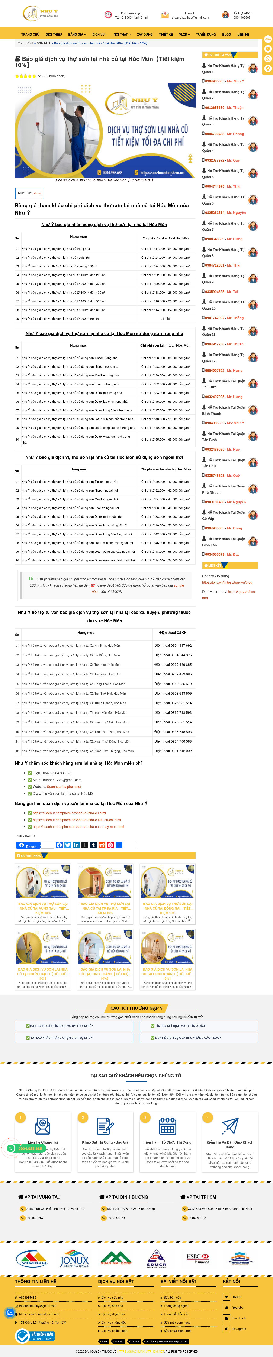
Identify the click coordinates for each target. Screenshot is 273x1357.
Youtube (238, 1307)
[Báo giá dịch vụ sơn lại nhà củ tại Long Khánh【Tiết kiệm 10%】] (167, 947)
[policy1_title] (108, 15)
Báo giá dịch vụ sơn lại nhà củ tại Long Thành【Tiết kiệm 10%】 (105, 974)
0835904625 (214, 292)
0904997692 (214, 370)
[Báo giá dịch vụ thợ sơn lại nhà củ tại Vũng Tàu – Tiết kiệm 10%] (43, 881)
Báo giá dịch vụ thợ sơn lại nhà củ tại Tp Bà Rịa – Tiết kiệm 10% (105, 908)
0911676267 (35, 1218)
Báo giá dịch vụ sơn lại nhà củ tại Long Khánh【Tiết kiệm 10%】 (168, 974)
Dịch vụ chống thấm (114, 1330)
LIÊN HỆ (243, 34)
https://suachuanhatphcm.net (140, 1351)
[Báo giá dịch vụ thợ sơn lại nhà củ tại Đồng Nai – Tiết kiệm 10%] (167, 881)
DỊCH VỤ (98, 34)
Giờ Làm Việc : (132, 13)
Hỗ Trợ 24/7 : (241, 13)
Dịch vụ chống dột (113, 1322)
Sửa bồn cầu (172, 1297)
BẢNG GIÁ (76, 34)
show (37, 193)
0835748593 (214, 475)
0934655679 (214, 554)
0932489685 (214, 449)
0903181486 (214, 502)
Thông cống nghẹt (176, 1306)
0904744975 (214, 186)
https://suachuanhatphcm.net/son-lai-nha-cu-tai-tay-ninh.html (78, 826)
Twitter (236, 1297)
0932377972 (214, 160)
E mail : (190, 13)
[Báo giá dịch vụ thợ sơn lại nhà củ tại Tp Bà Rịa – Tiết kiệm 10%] (105, 881)
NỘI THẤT (121, 34)
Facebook (239, 1318)
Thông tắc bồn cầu (176, 1314)
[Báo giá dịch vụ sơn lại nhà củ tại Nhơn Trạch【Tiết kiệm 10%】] (43, 947)
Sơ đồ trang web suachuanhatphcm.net (167, 1341)
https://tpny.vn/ (213, 582)
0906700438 (214, 134)
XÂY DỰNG (145, 34)
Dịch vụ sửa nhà (112, 1297)
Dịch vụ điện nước (113, 1314)
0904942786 (214, 344)
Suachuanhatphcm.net (64, 786)
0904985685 (214, 81)
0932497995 (214, 397)
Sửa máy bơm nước (177, 1322)
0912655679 (214, 108)
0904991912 (197, 1218)
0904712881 (214, 265)
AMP (104, 1341)
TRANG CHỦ (30, 34)
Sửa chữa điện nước (177, 1330)
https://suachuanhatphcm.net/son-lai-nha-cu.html (69, 812)
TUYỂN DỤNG (206, 34)
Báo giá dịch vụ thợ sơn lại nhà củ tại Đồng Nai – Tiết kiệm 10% (167, 908)
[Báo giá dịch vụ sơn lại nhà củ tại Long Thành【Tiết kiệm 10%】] (105, 947)
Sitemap (119, 1341)
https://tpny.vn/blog (238, 582)
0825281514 (214, 213)
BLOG (226, 34)
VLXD (183, 34)
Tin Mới (135, 1341)
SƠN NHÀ (44, 43)
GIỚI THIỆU (54, 34)
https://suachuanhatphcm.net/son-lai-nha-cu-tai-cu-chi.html (77, 819)
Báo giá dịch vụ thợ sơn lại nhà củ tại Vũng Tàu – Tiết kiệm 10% (43, 908)
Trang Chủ (25, 43)
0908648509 (214, 239)
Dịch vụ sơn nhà (112, 1306)
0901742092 (214, 318)
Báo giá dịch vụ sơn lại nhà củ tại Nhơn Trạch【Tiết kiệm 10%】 (43, 974)
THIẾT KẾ (166, 34)
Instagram (239, 1329)
